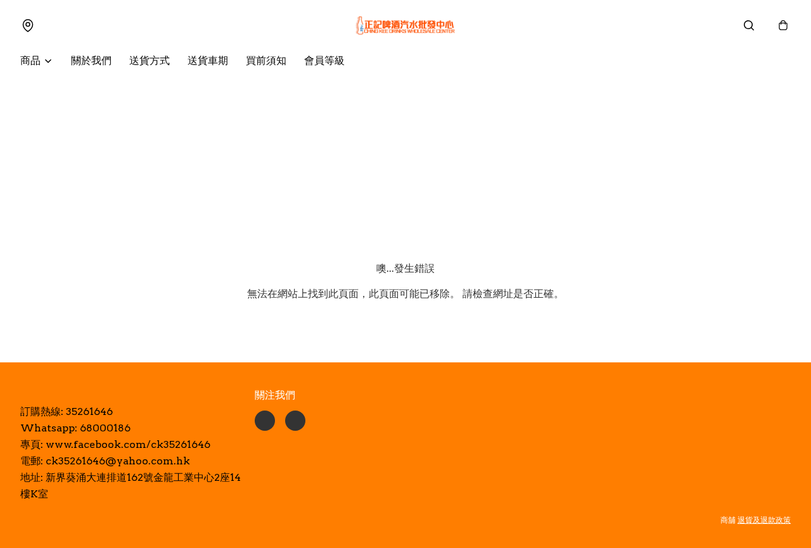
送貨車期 (208, 60)
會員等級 (324, 60)
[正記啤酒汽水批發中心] (405, 25)
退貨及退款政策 (764, 520)
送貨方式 (149, 60)
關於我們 (91, 60)
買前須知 (266, 60)
